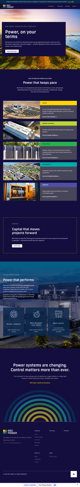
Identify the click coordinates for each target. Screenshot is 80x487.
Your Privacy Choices (45, 485)
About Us (37, 453)
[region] (40, 322)
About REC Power (12, 51)
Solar (36, 434)
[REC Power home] (8, 6)
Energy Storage (39, 437)
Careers (37, 462)
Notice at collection (30, 485)
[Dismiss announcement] (73, 2)
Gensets (37, 445)
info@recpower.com (15, 443)
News (36, 456)
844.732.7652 (11, 440)
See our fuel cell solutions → (50, 157)
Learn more (71, 1)
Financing (60, 6)
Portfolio (67, 6)
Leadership (38, 459)
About (74, 6)
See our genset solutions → (50, 196)
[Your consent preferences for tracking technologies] (77, 484)
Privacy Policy (53, 456)
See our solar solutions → (49, 116)
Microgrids (37, 442)
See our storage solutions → (50, 135)
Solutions (51, 6)
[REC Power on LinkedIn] (74, 474)
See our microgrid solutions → (50, 176)
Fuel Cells (37, 440)
